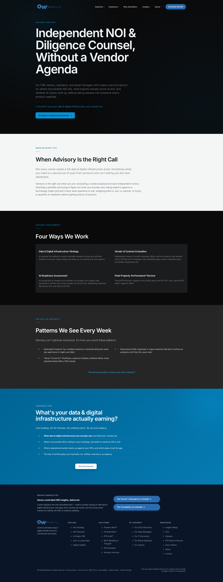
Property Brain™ (110, 527)
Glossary (169, 536)
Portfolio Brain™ (110, 532)
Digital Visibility (79, 545)
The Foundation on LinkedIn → (131, 507)
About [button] (157, 7)
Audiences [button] (113, 7)
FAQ (167, 532)
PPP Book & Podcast (174, 540)
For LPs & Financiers (143, 527)
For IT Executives (142, 536)
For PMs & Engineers (143, 540)
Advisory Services (111, 552)
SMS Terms (93, 570)
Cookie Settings (125, 570)
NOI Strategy (78, 527)
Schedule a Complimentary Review (54, 115)
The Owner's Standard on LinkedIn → (134, 499)
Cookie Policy (114, 570)
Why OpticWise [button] (130, 7)
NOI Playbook (79, 532)
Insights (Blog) (171, 527)
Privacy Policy (71, 570)
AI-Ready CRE (79, 536)
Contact (168, 554)
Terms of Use (82, 570)
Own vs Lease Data (81, 540)
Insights (145, 7)
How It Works (171, 545)
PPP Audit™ (109, 536)
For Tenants (139, 545)
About (168, 549)
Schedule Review (175, 7)
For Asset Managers (143, 532)
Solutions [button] (99, 7)
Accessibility (102, 570)
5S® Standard (110, 548)
